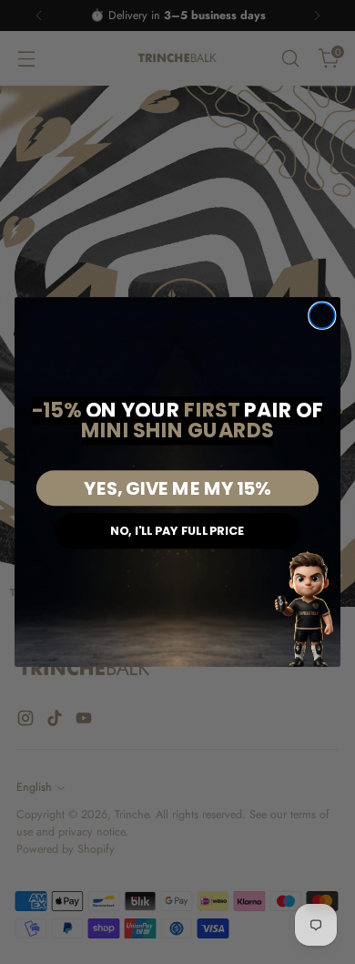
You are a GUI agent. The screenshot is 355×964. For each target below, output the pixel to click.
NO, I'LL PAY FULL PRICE (177, 530)
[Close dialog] (322, 315)
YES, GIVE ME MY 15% (177, 488)
